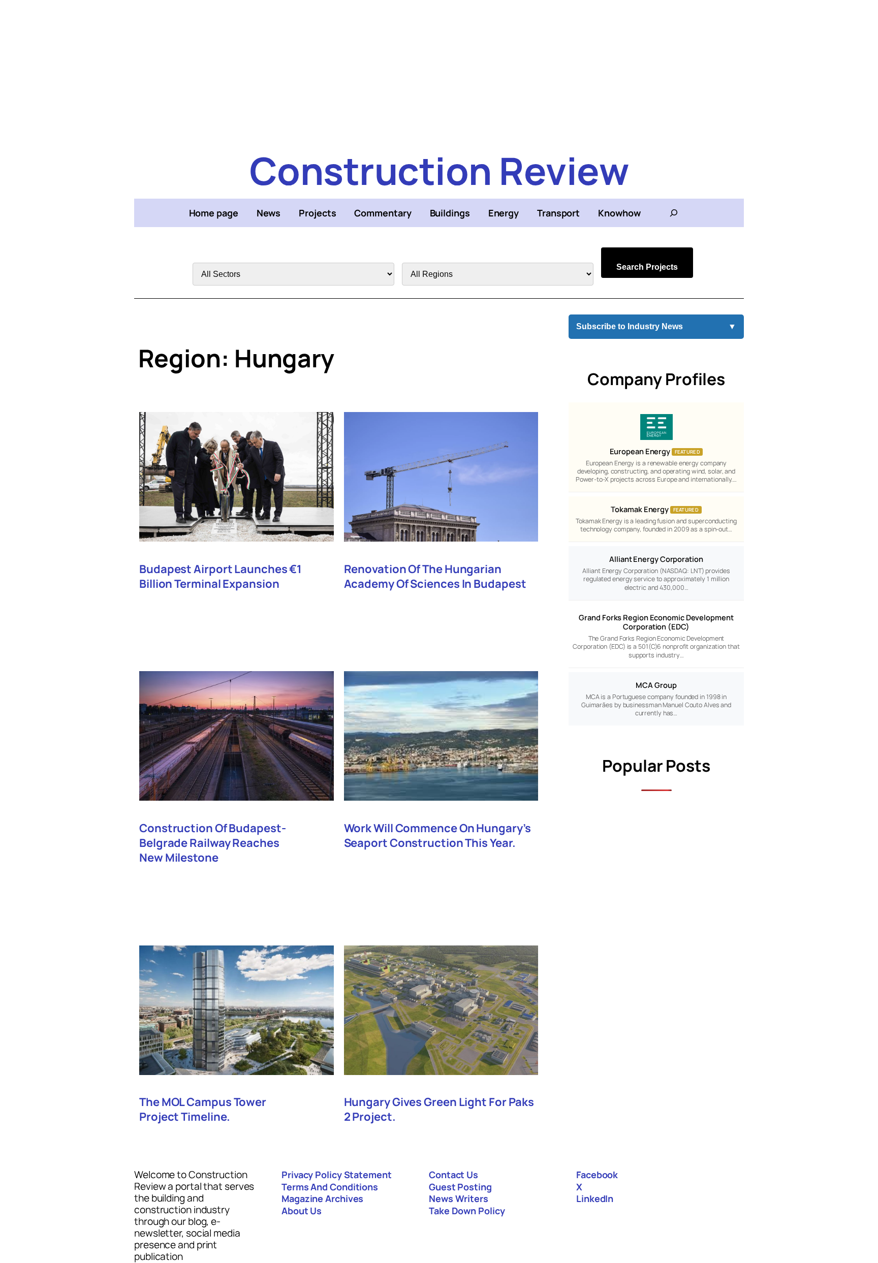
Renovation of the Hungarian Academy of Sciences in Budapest (435, 576)
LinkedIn (594, 1198)
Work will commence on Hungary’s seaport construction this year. (437, 835)
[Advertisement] (439, 71)
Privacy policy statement (336, 1175)
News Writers (458, 1198)
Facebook (597, 1175)
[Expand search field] (673, 213)
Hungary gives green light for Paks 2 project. (439, 1109)
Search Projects (647, 267)
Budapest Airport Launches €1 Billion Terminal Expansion (220, 576)
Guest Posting (460, 1187)
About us (301, 1211)
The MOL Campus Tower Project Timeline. (202, 1109)
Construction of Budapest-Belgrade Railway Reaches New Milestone (212, 843)
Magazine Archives (322, 1198)
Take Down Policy (467, 1211)
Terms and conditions (329, 1187)
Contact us (453, 1175)
